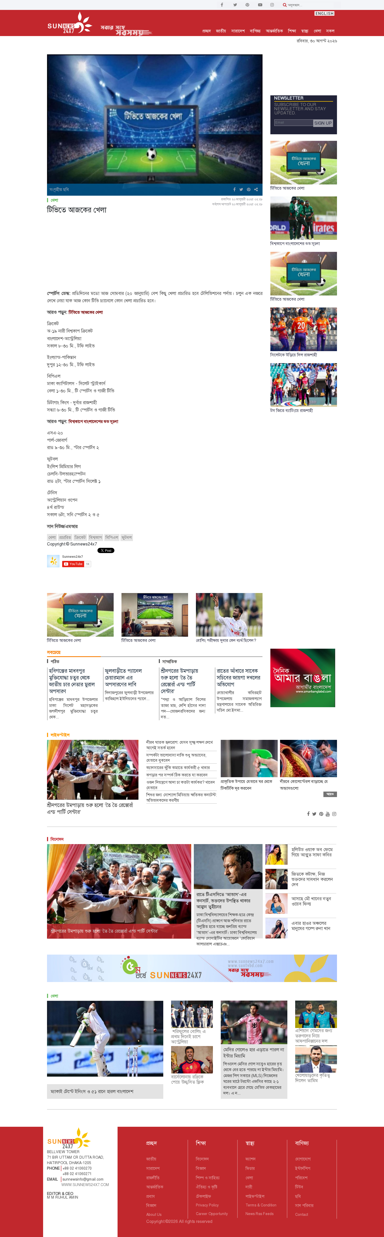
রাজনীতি (153, 1178)
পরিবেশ (301, 1178)
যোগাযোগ (303, 1159)
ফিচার (250, 1168)
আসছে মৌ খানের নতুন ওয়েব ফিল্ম (311, 901)
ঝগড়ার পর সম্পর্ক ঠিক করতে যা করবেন (177, 775)
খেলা (317, 31)
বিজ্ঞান (151, 1205)
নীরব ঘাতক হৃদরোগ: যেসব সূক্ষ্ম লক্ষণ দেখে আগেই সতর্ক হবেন (179, 745)
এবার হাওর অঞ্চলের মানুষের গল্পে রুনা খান (311, 926)
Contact (301, 1214)
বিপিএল (112, 537)
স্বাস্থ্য (305, 31)
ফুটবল (127, 537)
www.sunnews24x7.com (85, 1184)
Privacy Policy (207, 1205)
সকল (330, 31)
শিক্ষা (292, 31)
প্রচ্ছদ (206, 31)
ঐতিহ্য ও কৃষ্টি (206, 1187)
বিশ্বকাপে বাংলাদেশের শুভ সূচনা (93, 421)
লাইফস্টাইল (60, 735)
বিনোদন (57, 839)
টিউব (299, 1187)
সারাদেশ (238, 31)
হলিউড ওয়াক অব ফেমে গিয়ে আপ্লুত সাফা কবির (312, 852)
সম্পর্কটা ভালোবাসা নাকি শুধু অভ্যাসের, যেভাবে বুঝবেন (176, 758)
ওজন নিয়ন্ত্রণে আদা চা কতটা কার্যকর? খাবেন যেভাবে (180, 785)
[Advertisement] (155, 253)
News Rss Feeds (260, 1213)
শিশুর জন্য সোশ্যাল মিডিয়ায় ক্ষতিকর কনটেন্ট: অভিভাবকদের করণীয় (181, 797)
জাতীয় (221, 31)
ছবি (298, 1196)
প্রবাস (150, 1196)
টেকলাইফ (203, 1196)
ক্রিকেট (80, 537)
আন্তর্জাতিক (274, 31)
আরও (330, 794)
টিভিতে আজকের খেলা (86, 312)
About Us (153, 1214)
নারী (249, 1187)
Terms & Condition (261, 1205)
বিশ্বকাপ (95, 537)
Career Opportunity (212, 1213)
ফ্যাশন (251, 1159)
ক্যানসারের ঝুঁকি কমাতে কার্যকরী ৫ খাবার (178, 767)
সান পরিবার (304, 1205)
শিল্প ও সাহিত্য (208, 1178)
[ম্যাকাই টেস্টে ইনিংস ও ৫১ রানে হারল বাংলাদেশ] (105, 1038)
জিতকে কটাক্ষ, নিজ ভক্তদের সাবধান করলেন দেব (312, 879)
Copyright (155, 1221)
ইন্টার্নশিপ (302, 1168)
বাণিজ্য (255, 31)
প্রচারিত (65, 537)
